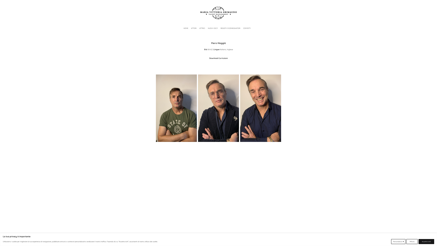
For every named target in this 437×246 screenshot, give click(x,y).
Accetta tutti (426, 242)
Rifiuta (412, 242)
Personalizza (397, 242)
